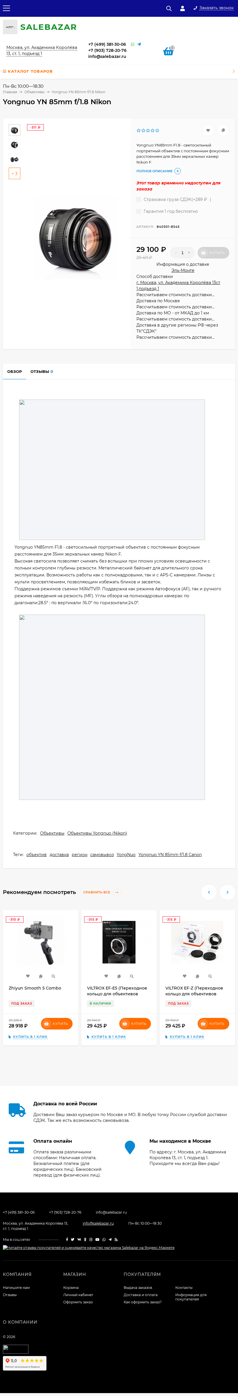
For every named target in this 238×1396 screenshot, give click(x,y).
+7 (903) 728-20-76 (107, 50)
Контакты (183, 1287)
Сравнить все (97, 892)
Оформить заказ (78, 1302)
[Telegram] (139, 44)
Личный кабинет (78, 1295)
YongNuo (126, 854)
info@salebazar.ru (107, 56)
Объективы (52, 833)
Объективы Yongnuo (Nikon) (97, 833)
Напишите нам (16, 1287)
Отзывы (10, 1295)
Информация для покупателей (191, 1297)
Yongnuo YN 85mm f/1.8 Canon (170, 854)
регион (79, 854)
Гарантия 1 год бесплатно (170, 211)
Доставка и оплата (141, 1295)
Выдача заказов (138, 1287)
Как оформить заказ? (143, 1302)
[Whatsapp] (132, 44)
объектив (36, 854)
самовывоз (102, 854)
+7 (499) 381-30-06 (107, 44)
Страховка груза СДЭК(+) (177, 199)
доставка (59, 854)
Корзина (71, 1287)
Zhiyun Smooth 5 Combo (35, 988)
